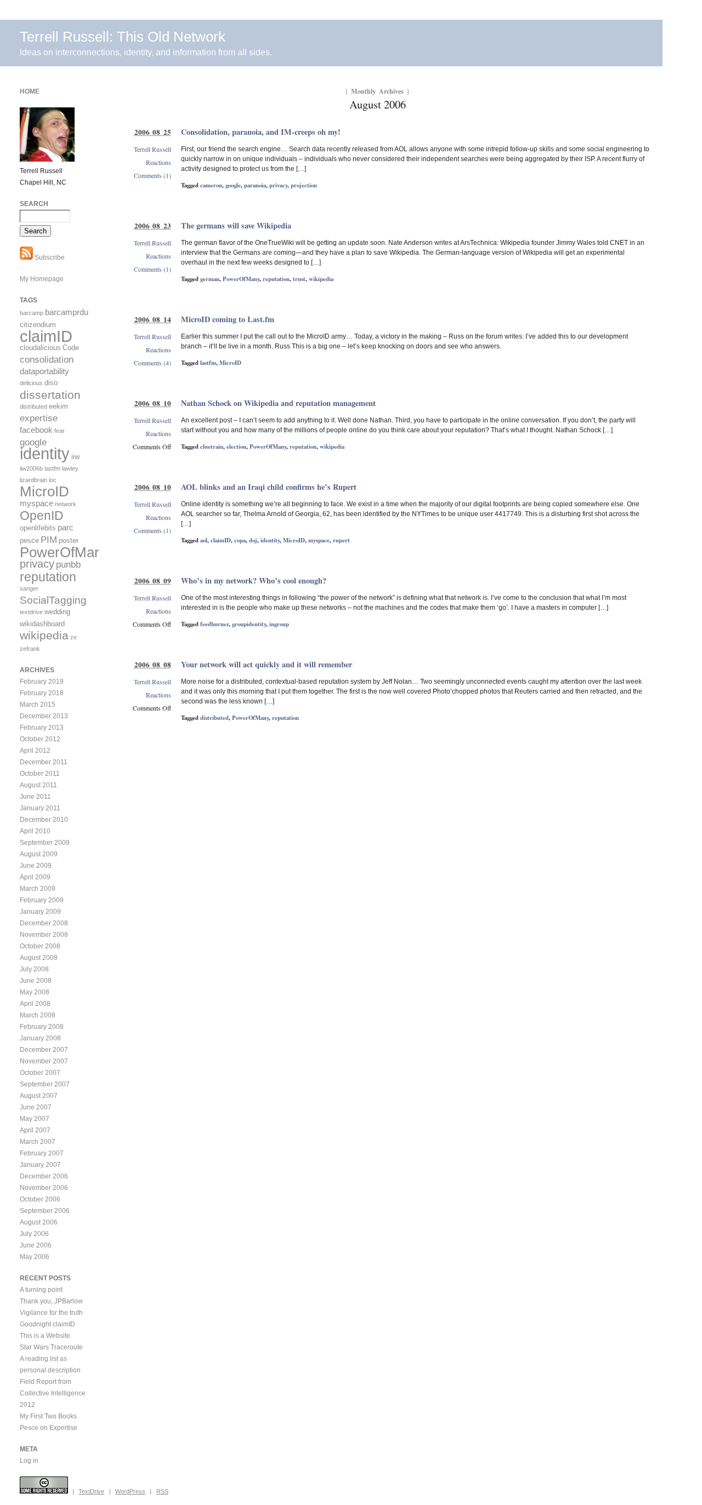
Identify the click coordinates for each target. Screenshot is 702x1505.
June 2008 (36, 981)
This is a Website (45, 1336)
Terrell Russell (152, 149)
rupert (341, 540)
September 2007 (45, 1084)
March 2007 (37, 1142)
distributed (214, 717)
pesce (29, 540)
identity (270, 540)
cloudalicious (40, 348)
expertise (39, 418)
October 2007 (40, 1073)
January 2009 (40, 911)
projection (304, 185)
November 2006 (44, 1188)
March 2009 (37, 888)
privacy (278, 185)
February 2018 (42, 693)
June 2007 (36, 1107)
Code (71, 348)
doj (253, 540)
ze (73, 637)
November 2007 (44, 1061)
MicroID (230, 362)
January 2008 (40, 1038)
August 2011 (38, 785)
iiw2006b (31, 468)
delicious (31, 383)
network (65, 504)
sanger (29, 588)
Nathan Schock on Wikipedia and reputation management (278, 403)
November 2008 (44, 935)
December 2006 (44, 1176)
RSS (162, 1491)
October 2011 (40, 773)
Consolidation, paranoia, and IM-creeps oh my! (261, 132)
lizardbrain (33, 480)
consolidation (46, 359)
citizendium (38, 325)
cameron (211, 185)
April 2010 (35, 831)
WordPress (130, 1491)
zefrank (30, 648)
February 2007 (42, 1153)
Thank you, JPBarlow (51, 1301)
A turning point (41, 1290)
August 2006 (39, 1222)
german (209, 278)
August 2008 (39, 958)
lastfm (208, 362)
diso (51, 383)
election (236, 446)
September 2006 (45, 1211)
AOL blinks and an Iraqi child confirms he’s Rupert (268, 487)
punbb (68, 564)
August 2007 (39, 1096)
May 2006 (34, 1257)
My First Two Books (48, 1416)
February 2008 (42, 1027)
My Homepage (42, 279)
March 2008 (37, 1015)
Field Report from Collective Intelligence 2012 (53, 1393)
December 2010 (44, 819)
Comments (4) (152, 362)
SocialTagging (53, 600)
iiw (75, 457)
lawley (70, 468)
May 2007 (34, 1119)
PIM (49, 540)
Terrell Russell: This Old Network (122, 36)
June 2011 (35, 796)
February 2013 (42, 727)
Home (29, 91)
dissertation (50, 394)
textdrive (31, 612)
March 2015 (37, 704)
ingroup (279, 624)
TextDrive (91, 1491)
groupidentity (249, 624)
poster (68, 540)
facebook (36, 429)
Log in (29, 1460)
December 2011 (43, 762)
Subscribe (49, 257)
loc (52, 480)
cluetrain (211, 446)
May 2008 (34, 992)
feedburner (214, 624)
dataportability (44, 371)
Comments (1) (152, 175)
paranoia (255, 185)
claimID (221, 540)
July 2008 (34, 969)
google (233, 185)
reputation (276, 278)
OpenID (42, 515)
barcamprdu (66, 312)
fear (59, 430)
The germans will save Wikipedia (236, 225)
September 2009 (45, 842)
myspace (319, 540)
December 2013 (44, 716)
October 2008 (40, 946)
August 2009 (39, 854)
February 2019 (42, 681)
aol (203, 540)
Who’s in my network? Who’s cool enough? (253, 580)
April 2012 (35, 750)
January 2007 (40, 1165)
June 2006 (36, 1245)
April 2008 (35, 1004)
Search (34, 204)
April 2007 (35, 1130)
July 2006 (34, 1234)
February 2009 (42, 900)
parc (65, 527)
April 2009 (35, 877)
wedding (57, 612)
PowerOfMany (241, 278)
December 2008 (44, 923)
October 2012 (40, 739)
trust (299, 278)
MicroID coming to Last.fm (227, 319)
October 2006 (40, 1199)
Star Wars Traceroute (51, 1347)
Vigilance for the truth (51, 1313)
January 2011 (40, 808)
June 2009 (36, 865)
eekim (58, 406)
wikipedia (321, 278)
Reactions (158, 162)
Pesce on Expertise (48, 1428)
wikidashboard (42, 624)
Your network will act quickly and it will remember (266, 664)
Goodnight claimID (47, 1324)
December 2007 (44, 1050)
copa (240, 540)
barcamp (31, 313)
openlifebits (38, 528)
